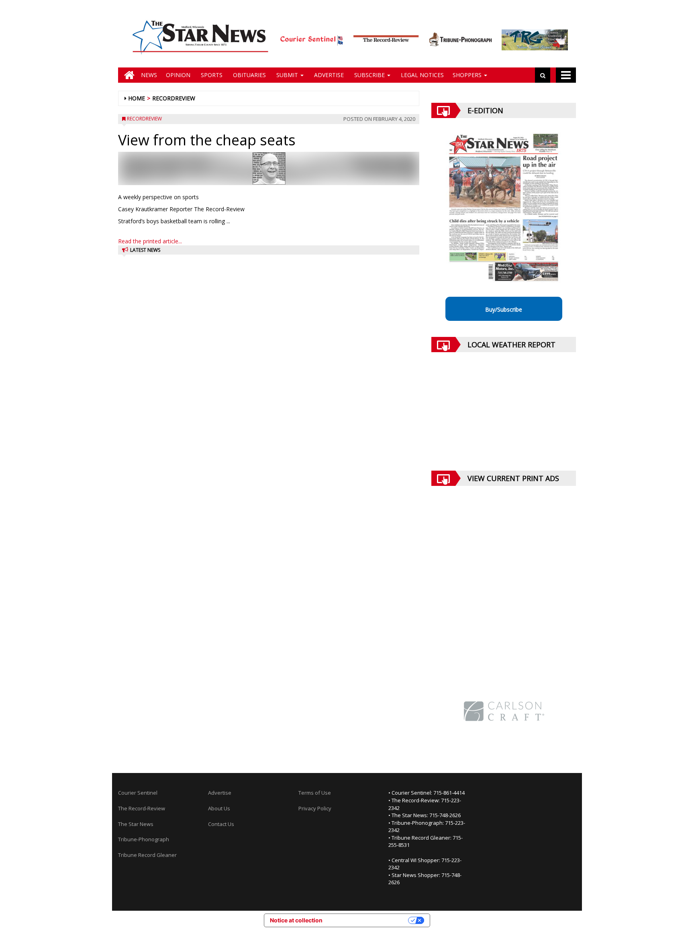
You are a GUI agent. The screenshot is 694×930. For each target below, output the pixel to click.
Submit (287, 75)
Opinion (178, 75)
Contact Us (221, 824)
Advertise (328, 75)
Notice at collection (296, 920)
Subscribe (369, 75)
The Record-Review (141, 808)
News (149, 75)
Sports (210, 75)
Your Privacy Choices (368, 920)
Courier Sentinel (137, 792)
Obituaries (248, 75)
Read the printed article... (150, 241)
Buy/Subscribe (503, 309)
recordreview (173, 98)
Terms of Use (314, 792)
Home (136, 98)
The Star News (135, 824)
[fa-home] (127, 75)
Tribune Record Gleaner (147, 855)
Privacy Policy (314, 808)
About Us (219, 808)
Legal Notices (421, 75)
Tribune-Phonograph (143, 839)
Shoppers (468, 75)
